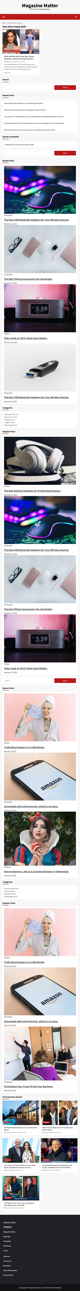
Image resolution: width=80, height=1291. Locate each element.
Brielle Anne (9, 62)
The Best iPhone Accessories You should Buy (28, 279)
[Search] (76, 17)
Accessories (8, 215)
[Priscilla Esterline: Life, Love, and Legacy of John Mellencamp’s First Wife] (20, 1188)
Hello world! (29, 145)
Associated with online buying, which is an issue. (31, 806)
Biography (46, 1122)
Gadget (6, 334)
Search (5, 79)
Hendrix (46, 1132)
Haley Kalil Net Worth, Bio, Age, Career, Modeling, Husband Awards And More (19, 57)
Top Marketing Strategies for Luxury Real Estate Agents (23, 103)
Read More (7, 72)
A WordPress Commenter (13, 145)
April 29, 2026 (19, 1132)
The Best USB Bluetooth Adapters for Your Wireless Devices (36, 220)
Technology (8, 802)
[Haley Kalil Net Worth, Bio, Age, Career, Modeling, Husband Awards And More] (20, 41)
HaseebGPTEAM (10, 1132)
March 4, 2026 (54, 1170)
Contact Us (7, 1261)
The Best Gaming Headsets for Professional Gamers (32, 491)
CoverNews (46, 1288)
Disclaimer (7, 1266)
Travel (5, 1251)
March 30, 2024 (18, 62)
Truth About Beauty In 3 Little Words (24, 747)
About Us (6, 1256)
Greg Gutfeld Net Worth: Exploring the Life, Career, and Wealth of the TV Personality (34, 123)
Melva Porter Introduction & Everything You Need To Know (25, 110)
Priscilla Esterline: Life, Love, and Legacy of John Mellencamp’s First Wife (29, 130)
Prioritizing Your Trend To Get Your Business (28, 1086)
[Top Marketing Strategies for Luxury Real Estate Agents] (20, 1113)
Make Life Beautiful (10, 1270)
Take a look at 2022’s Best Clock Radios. (26, 338)
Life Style (7, 867)
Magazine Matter (40, 5)
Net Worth (16, 51)
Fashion (7, 486)
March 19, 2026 (54, 1132)
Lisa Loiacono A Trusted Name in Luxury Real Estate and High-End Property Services (34, 117)
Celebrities (8, 51)
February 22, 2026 (17, 1208)
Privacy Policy (8, 1275)
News (6, 1122)
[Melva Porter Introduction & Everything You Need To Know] (59, 1113)
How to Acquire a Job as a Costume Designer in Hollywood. (36, 871)
